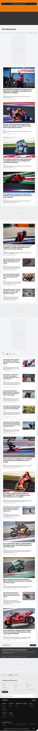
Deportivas (9, 656)
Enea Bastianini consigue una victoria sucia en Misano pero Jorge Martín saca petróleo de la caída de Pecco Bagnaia (17, 91)
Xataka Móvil (4, 706)
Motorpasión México (32, 723)
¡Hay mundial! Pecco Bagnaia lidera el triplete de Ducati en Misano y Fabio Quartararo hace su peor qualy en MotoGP (17, 632)
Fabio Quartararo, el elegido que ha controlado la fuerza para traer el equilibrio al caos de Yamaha (17, 460)
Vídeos (27, 683)
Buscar (34, 696)
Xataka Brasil (4, 725)
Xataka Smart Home (5, 709)
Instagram (9, 354)
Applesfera (3, 707)
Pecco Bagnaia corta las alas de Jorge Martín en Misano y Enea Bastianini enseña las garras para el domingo (17, 195)
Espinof (17, 706)
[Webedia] (5, 700)
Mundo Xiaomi (4, 710)
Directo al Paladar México (25, 724)
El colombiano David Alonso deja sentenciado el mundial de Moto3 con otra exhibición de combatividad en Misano (17, 160)
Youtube (7, 354)
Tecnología (16, 685)
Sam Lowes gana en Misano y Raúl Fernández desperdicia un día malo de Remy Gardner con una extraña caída (17, 545)
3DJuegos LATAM (11, 723)
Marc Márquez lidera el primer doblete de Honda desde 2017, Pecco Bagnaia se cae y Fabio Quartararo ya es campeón (16, 495)
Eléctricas (15, 689)
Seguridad (3, 685)
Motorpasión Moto (32, 706)
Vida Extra (10, 706)
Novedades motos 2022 (30, 689)
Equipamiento (17, 656)
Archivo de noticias (6, 645)
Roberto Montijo (8, 99)
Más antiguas (33, 645)
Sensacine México (18, 723)
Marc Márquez (4, 689)
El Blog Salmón (11, 714)
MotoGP (4, 95)
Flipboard (14, 354)
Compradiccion (4, 717)
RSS (12, 354)
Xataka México (4, 723)
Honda (25, 656)
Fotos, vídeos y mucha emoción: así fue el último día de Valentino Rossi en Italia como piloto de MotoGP (11, 407)
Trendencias (4, 714)
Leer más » (13, 97)
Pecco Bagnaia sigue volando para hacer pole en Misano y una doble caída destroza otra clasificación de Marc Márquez (17, 247)
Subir (33, 700)
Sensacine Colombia (19, 725)
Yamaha (21, 656)
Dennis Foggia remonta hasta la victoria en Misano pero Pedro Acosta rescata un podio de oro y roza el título (17, 581)
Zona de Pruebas (29, 685)
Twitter (3, 354)
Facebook (5, 354)
